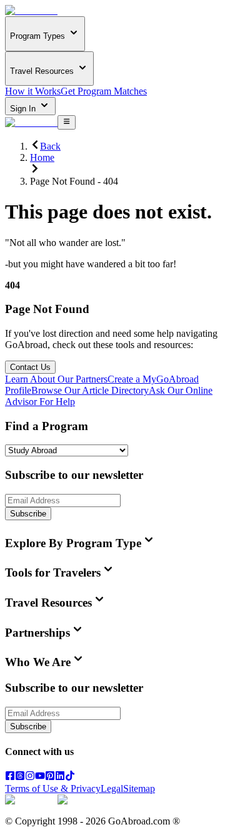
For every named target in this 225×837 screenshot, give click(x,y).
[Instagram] (30, 777)
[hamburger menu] (67, 122)
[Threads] (20, 777)
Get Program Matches (104, 91)
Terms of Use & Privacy (53, 788)
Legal (112, 788)
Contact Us (30, 367)
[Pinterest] (50, 777)
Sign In (24, 108)
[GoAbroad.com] (31, 10)
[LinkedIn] (60, 777)
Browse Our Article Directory (90, 390)
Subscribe (28, 513)
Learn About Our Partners (56, 379)
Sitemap (139, 788)
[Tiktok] (70, 777)
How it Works (33, 91)
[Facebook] (10, 777)
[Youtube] (40, 777)
